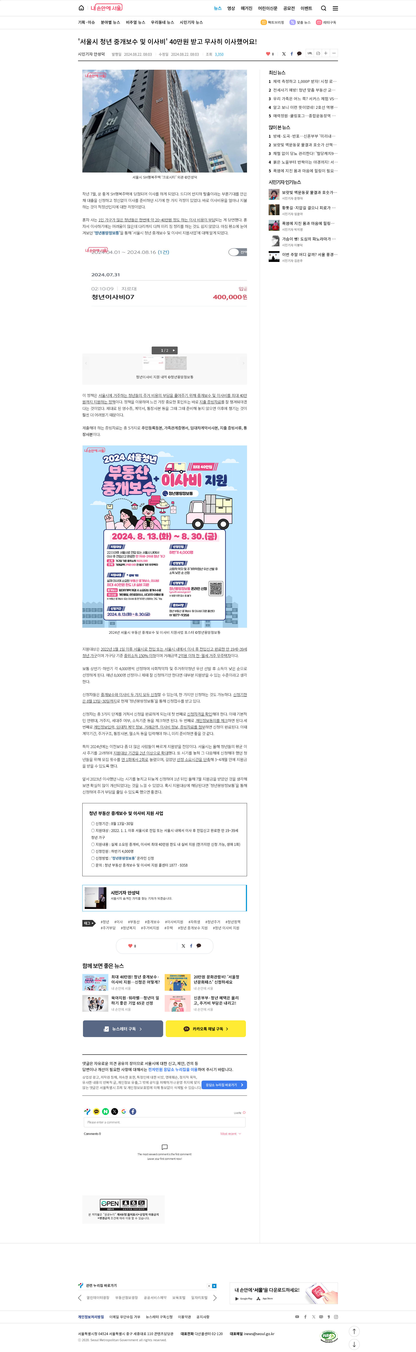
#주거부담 (108, 928)
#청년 (105, 922)
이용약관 (184, 1316)
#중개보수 (152, 922)
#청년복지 (128, 928)
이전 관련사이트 (79, 1297)
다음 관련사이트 (215, 1297)
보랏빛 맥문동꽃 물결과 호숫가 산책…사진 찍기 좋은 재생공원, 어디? (303, 145)
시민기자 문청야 (292, 198)
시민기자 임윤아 (292, 214)
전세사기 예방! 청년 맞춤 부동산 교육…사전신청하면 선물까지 (303, 90)
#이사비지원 (174, 922)
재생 (214, 1286)
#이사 (118, 922)
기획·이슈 (86, 22)
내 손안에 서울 (106, 7)
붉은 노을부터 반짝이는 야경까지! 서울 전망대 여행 (303, 162)
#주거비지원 (150, 928)
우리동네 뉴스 (162, 22)
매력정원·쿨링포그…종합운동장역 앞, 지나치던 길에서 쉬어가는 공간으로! (303, 116)
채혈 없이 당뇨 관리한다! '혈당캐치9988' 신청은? (303, 153)
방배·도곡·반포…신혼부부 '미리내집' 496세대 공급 (303, 136)
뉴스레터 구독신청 (159, 1316)
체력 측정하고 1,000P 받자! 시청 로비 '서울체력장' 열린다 (303, 81)
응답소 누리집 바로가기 (221, 1085)
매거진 (246, 8)
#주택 (168, 928)
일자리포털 (171, 1297)
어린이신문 (268, 8)
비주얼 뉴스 (135, 22)
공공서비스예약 (126, 1297)
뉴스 (218, 8)
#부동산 (134, 922)
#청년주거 (212, 922)
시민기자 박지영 (292, 229)
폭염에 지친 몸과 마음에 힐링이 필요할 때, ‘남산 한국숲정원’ (303, 171)
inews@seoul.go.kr (259, 1333)
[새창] (123, 1028)
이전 (85, 363)
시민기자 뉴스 (191, 22)
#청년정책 (233, 922)
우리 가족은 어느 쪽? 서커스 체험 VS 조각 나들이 (303, 99)
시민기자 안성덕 (91, 54)
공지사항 (203, 1316)
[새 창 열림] (328, 1331)
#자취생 (194, 922)
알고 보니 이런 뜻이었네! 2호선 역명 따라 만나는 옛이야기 (303, 107)
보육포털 (150, 1297)
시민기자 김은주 (292, 260)
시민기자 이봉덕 (292, 245)
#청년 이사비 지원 (226, 928)
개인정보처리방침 (91, 1316)
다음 (174, 350)
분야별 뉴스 (110, 22)
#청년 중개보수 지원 (193, 928)
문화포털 (191, 1297)
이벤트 (306, 8)
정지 (209, 1286)
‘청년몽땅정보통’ (107, 233)
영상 (231, 8)
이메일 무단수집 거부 (124, 1316)
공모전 (289, 8)
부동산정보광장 (98, 1297)
